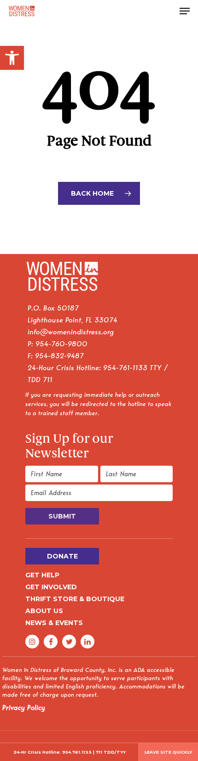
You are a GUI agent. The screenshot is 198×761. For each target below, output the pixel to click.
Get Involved (51, 587)
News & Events (54, 623)
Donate (62, 556)
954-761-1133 (125, 367)
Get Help (42, 575)
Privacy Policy (23, 708)
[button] (12, 58)
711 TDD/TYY (111, 752)
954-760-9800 (61, 343)
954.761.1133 (77, 752)
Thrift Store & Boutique (74, 599)
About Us (44, 611)
